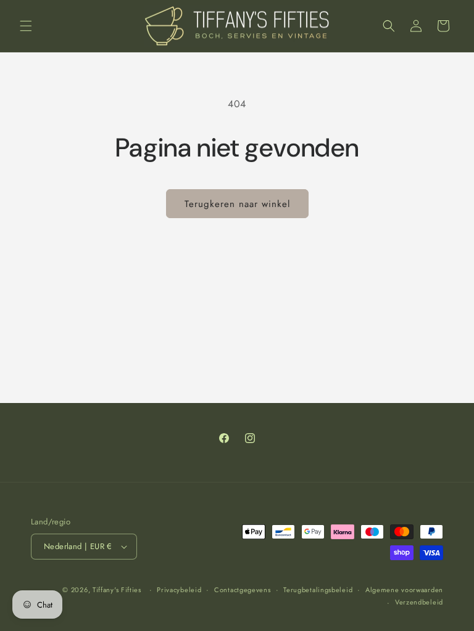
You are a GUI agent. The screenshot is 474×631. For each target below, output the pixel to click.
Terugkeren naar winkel (237, 204)
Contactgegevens (242, 590)
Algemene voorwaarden (404, 590)
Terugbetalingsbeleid (317, 590)
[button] (26, 25)
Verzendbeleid (419, 602)
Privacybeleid (179, 590)
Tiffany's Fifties (117, 590)
